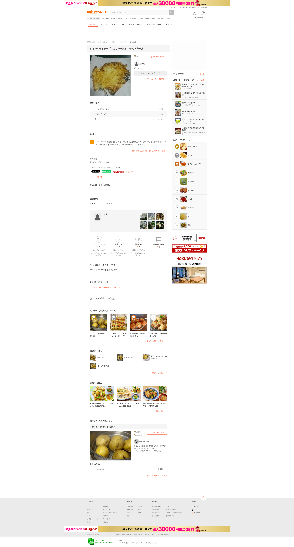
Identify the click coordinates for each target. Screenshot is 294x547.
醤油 (168, 18)
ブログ (168, 506)
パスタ (128, 513)
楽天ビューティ (156, 513)
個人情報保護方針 (126, 534)
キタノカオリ (105, 18)
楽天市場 (204, 7)
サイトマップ (107, 509)
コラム (122, 24)
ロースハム (147, 18)
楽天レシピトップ (93, 42)
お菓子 (128, 516)
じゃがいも (121, 42)
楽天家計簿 (183, 7)
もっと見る (200, 74)
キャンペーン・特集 (154, 24)
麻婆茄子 (133, 18)
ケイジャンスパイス (122, 18)
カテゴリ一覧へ (158, 373)
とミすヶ (106, 214)
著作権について (138, 534)
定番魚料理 (129, 509)
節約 (139, 513)
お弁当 (140, 506)
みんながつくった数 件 (150, 73)
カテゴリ (104, 24)
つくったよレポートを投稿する (156, 79)
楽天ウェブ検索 (171, 509)
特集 (88, 522)
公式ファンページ (135, 24)
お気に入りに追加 (158, 57)
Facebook (197, 506)
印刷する (99, 177)
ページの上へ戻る (204, 498)
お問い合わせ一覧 (136, 543)
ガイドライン (107, 519)
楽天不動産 (155, 509)
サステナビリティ (151, 543)
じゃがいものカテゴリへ (155, 341)
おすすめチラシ (194, 7)
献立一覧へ (160, 411)
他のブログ (131, 172)
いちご (154, 18)
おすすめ (93, 24)
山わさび (140, 18)
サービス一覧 (123, 543)
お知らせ (105, 522)
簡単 (139, 509)
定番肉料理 (129, 506)
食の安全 (169, 24)
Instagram (197, 513)
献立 (113, 24)
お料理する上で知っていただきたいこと (148, 151)
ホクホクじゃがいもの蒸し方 (104, 427)
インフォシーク (173, 7)
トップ (89, 506)
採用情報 (147, 534)
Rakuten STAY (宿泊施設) (174, 513)
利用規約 (105, 516)
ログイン (203, 14)
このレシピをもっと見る (155, 475)
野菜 (113, 42)
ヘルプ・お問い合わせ (110, 513)
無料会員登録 (199, 17)
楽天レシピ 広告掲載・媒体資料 (160, 534)
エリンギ (160, 18)
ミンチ (113, 18)
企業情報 (117, 534)
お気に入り (195, 14)
